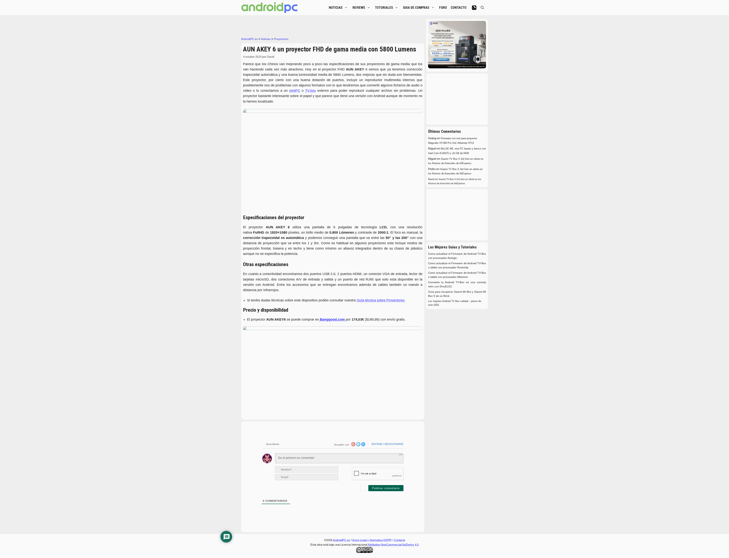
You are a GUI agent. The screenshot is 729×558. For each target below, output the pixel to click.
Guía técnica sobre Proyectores (381, 300)
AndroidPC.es (249, 38)
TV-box (310, 90)
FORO (443, 7)
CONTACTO (458, 7)
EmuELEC (446, 286)
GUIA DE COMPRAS (416, 7)
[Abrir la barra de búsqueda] (482, 7)
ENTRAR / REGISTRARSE (387, 444)
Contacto (399, 540)
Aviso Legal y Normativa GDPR (372, 540)
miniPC (294, 90)
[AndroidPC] (269, 7)
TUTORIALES (384, 7)
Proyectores (281, 38)
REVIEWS (359, 7)
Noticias (266, 38)
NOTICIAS (335, 7)
